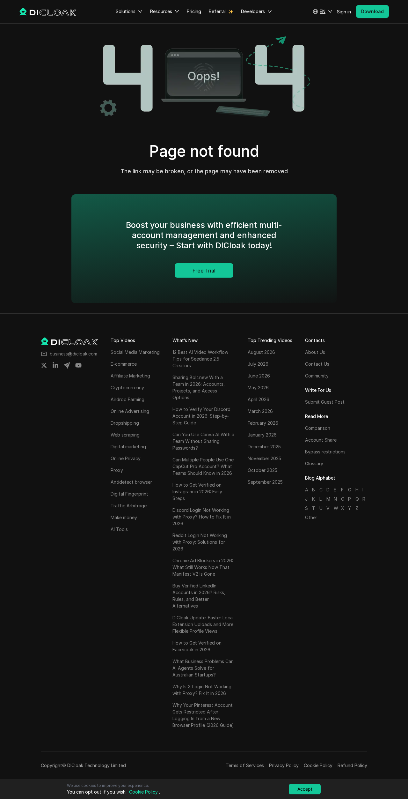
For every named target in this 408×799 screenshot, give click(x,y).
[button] (322, 11)
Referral (217, 11)
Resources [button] (161, 11)
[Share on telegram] (67, 365)
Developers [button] (253, 11)
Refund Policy (352, 765)
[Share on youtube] (78, 365)
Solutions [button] (125, 11)
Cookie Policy (318, 765)
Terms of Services (245, 765)
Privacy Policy (284, 765)
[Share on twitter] (44, 365)
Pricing (194, 11)
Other (311, 517)
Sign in (344, 11)
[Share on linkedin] (55, 365)
